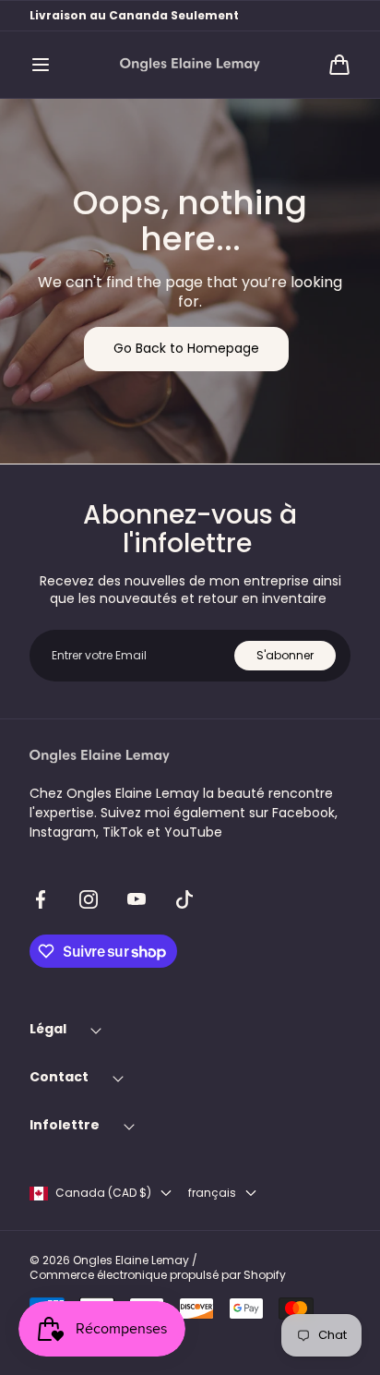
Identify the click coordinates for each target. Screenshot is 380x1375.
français (212, 1193)
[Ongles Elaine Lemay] (190, 65)
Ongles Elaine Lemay (131, 1260)
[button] (41, 65)
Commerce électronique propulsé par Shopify (158, 1275)
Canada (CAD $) (103, 1193)
